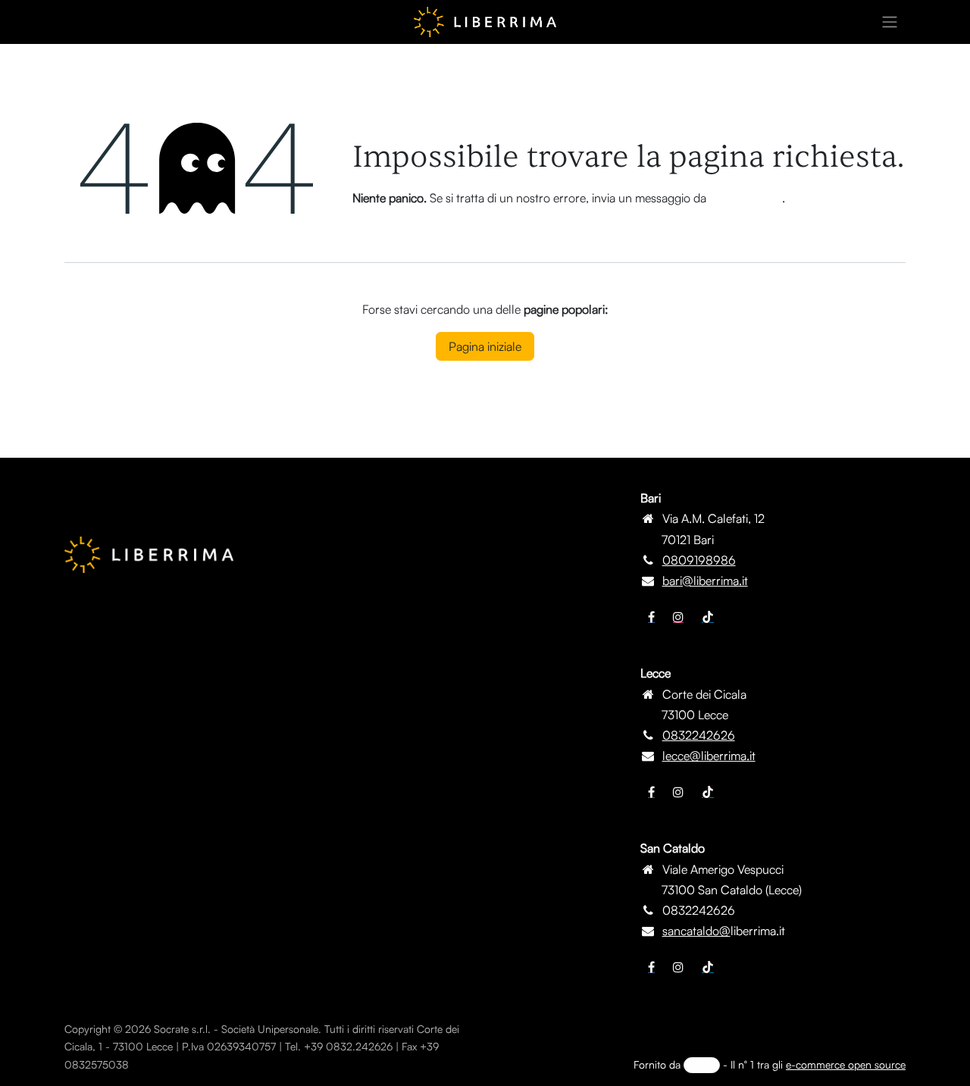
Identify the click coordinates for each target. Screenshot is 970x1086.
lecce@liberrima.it (709, 755)
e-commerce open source (846, 1064)
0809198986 (699, 560)
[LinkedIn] (707, 617)
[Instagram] (678, 617)
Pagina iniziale (485, 346)
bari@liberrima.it (705, 580)
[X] (678, 792)
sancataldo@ (696, 930)
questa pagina (745, 197)
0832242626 (698, 735)
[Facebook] (651, 617)
